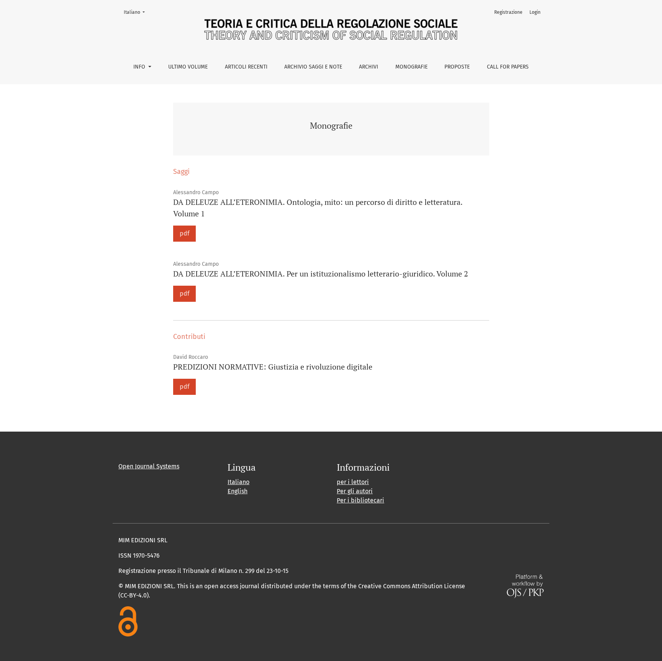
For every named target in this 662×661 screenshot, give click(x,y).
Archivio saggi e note (313, 67)
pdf (184, 233)
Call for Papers (508, 67)
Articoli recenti (246, 67)
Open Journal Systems (148, 466)
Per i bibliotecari (360, 500)
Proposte (457, 67)
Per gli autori (355, 491)
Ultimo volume (188, 67)
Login (535, 12)
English (237, 491)
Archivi (368, 67)
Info (140, 67)
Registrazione (508, 12)
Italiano (136, 12)
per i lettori (353, 482)
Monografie (411, 67)
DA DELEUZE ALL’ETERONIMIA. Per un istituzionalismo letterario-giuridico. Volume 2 (320, 273)
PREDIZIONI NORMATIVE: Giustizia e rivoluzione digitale (272, 367)
